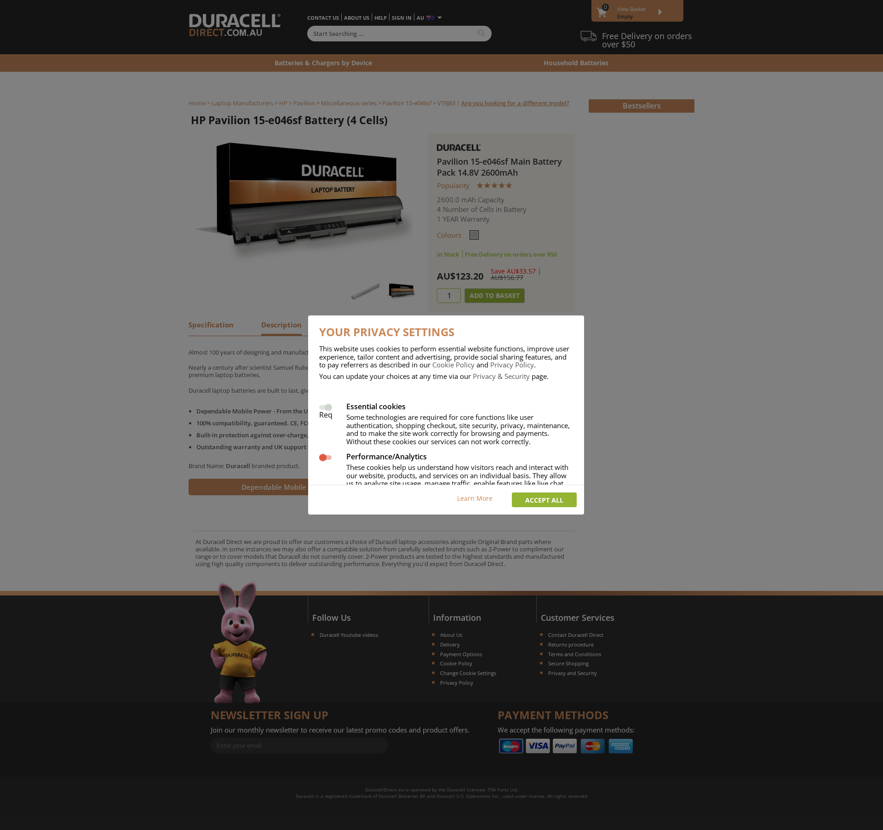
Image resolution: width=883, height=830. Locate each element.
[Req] (325, 406)
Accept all (544, 500)
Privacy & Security (501, 376)
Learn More (475, 498)
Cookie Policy (453, 364)
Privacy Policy (512, 364)
